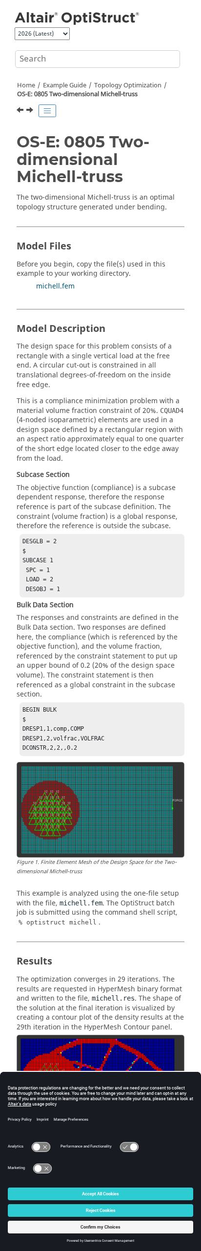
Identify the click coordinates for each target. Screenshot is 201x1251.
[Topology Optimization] (21, 111)
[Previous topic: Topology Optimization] (21, 111)
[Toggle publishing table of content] (47, 110)
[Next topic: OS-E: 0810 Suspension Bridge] (31, 111)
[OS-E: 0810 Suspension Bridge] (31, 111)
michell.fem (55, 286)
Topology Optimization (127, 85)
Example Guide (64, 85)
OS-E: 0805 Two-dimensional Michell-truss (77, 94)
